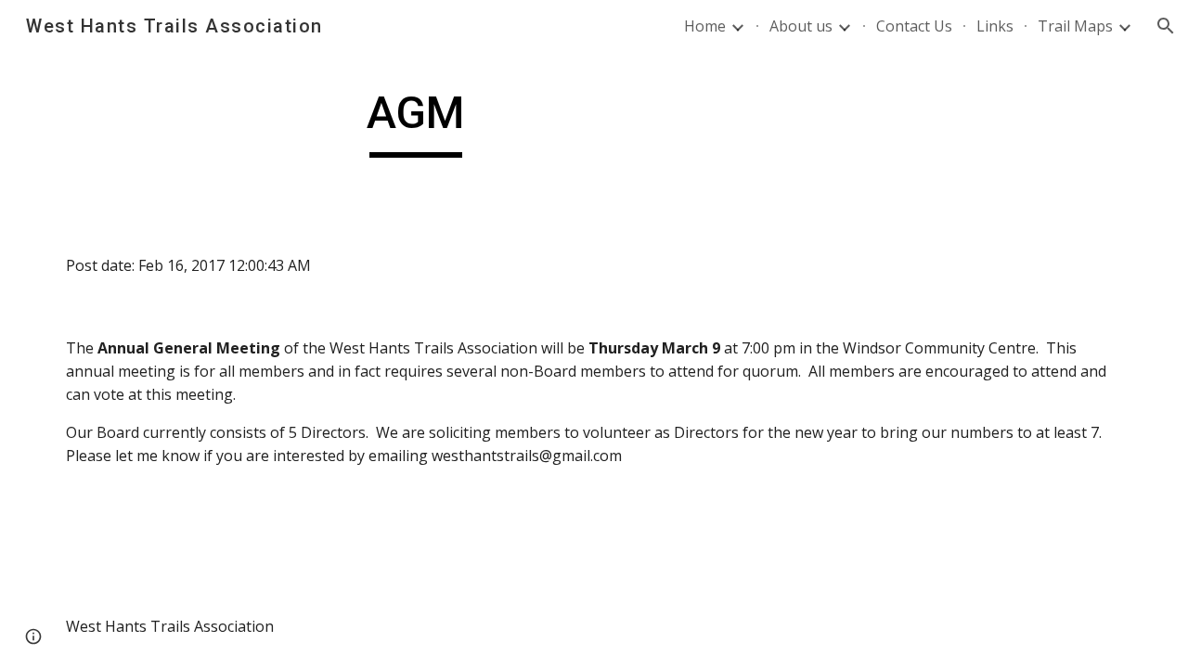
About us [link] (801, 26)
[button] (1165, 26)
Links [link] (995, 26)
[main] (415, 121)
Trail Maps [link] (1075, 26)
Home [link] (705, 26)
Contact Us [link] (914, 26)
